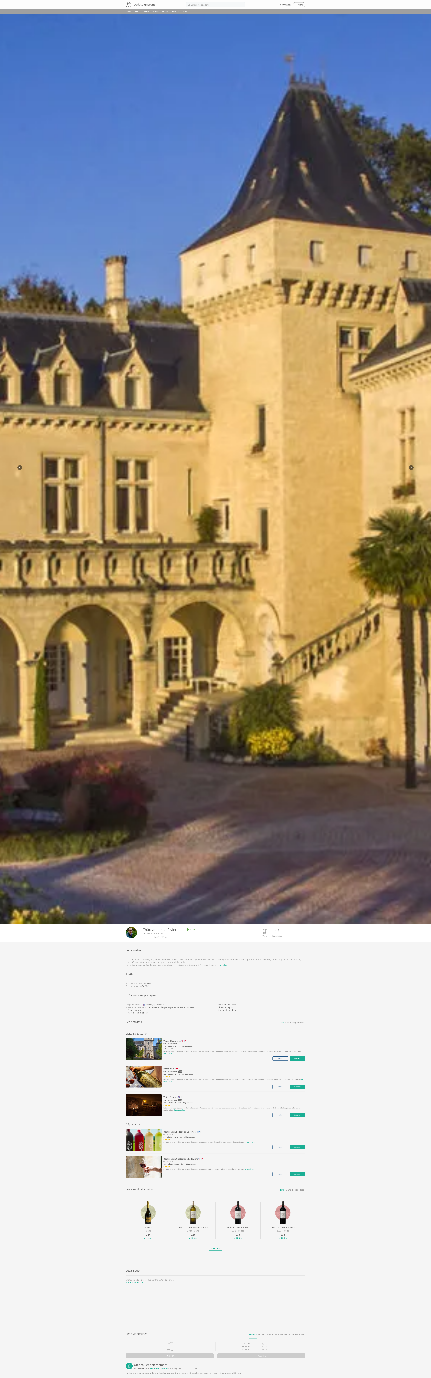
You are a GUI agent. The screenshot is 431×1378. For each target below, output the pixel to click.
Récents (253, 1334)
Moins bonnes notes (294, 1334)
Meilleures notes (275, 1334)
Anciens (262, 1334)
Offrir (280, 1058)
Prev (19, 466)
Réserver (297, 1058)
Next (411, 466)
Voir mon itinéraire (135, 1282)
